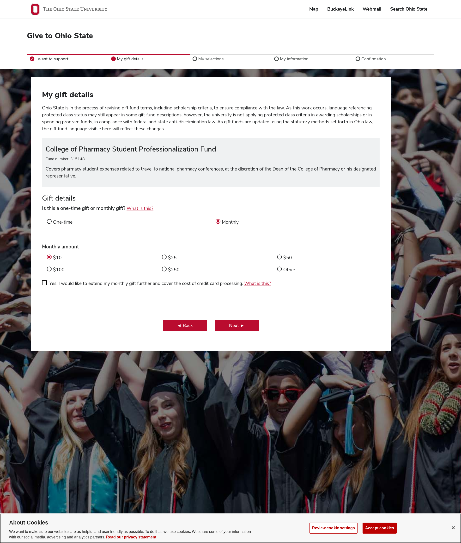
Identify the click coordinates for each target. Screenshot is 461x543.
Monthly (230, 222)
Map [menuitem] (313, 9)
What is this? (140, 208)
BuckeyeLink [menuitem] (340, 9)
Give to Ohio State (60, 35)
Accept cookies (379, 528)
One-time (63, 222)
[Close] (453, 527)
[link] (67, 59)
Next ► (237, 325)
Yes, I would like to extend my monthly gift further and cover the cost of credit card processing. (160, 283)
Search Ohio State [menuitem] (408, 9)
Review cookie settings (333, 528)
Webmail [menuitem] (372, 9)
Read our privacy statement (131, 537)
